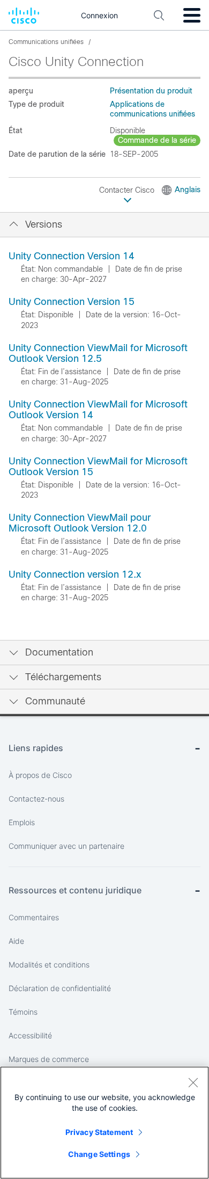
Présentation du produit (151, 90)
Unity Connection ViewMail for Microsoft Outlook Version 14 (98, 409)
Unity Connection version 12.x (75, 574)
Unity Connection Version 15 (72, 301)
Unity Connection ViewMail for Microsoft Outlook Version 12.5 (98, 353)
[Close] (193, 1082)
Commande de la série (157, 140)
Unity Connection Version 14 (72, 256)
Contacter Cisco (127, 190)
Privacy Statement (99, 1132)
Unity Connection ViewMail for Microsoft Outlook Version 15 (98, 466)
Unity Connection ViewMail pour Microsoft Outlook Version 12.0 (80, 523)
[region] (104, 1122)
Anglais (187, 189)
